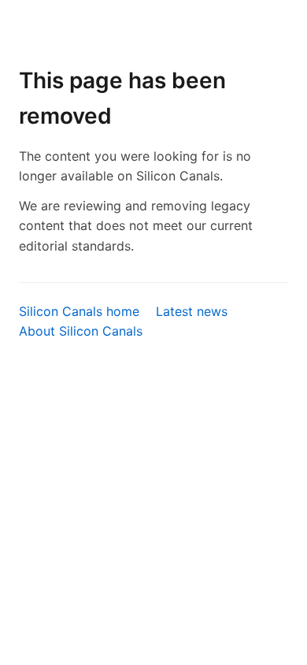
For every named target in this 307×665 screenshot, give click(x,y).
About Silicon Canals (80, 331)
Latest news (191, 311)
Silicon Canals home (79, 311)
